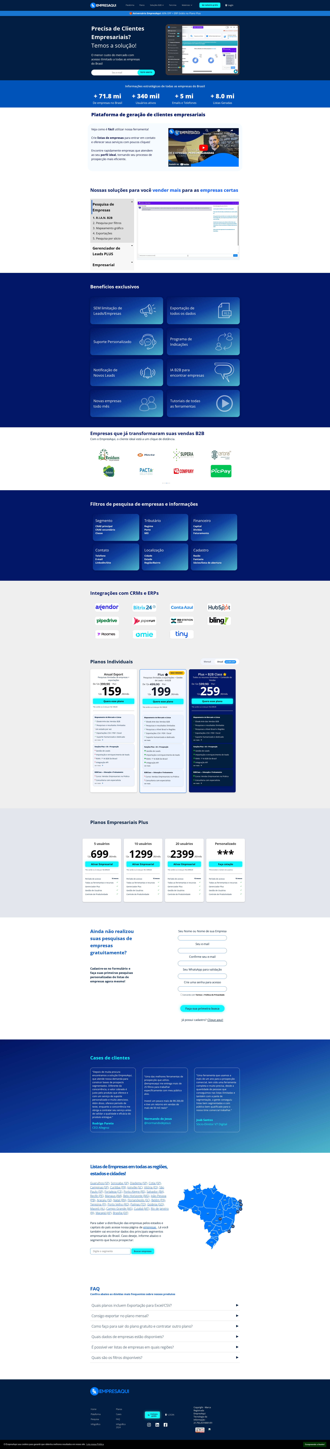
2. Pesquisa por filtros (107, 223)
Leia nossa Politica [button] (95, 1444)
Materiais (186, 5)
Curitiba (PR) (118, 1187)
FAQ (118, 1419)
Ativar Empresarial (102, 864)
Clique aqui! (215, 1020)
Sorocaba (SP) (120, 1183)
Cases (118, 1414)
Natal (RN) (119, 1200)
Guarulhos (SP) (99, 1183)
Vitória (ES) (151, 1187)
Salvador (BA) (155, 1191)
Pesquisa (95, 1419)
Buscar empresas (142, 1251)
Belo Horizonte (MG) (136, 1196)
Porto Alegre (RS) (134, 1191)
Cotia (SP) (155, 1183)
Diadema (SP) (138, 1183)
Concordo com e (203, 995)
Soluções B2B (156, 5)
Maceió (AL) (97, 1208)
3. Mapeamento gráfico (108, 228)
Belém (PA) (158, 1200)
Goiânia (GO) (155, 1204)
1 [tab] (162, 483)
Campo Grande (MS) (119, 1208)
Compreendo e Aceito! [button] (315, 1444)
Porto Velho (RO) (118, 1204)
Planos (142, 5)
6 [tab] (169, 483)
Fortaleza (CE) (113, 1191)
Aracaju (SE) (104, 1200)
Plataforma (130, 5)
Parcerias (172, 5)
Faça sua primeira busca (202, 1008)
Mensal (207, 661)
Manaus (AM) (113, 1196)
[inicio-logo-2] (103, 5)
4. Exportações (102, 233)
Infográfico (95, 1424)
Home (93, 1409)
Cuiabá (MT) (141, 1208)
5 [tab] (168, 483)
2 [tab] (164, 483)
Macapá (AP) (104, 1213)
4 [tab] (167, 483)
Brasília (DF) (120, 1213)
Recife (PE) (97, 1196)
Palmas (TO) (138, 1204)
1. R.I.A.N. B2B (103, 218)
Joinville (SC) (135, 1187)
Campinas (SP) (99, 1187)
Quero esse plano (114, 701)
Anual (226, 661)
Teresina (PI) (98, 1204)
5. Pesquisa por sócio (107, 238)
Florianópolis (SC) (139, 1200)
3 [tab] (165, 483)
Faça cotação (225, 864)
